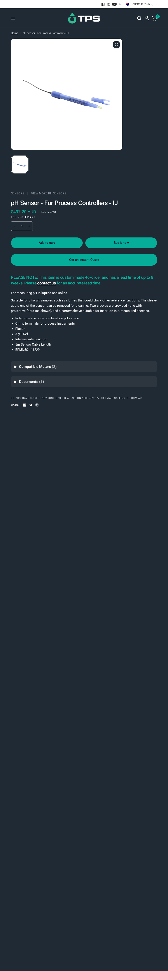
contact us (46, 283)
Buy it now (121, 243)
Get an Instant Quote (84, 260)
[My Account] (146, 18)
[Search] (139, 18)
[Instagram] (109, 4)
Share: (15, 404)
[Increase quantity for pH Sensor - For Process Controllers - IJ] (29, 226)
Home (14, 33)
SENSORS (17, 193)
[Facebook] (103, 4)
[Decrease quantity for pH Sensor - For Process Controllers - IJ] (14, 226)
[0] (153, 18)
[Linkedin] (120, 4)
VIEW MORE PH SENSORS (48, 193)
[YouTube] (114, 4)
